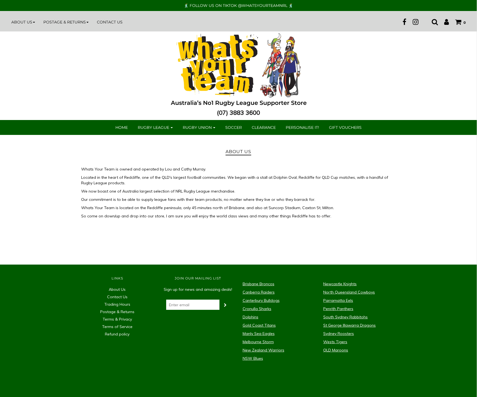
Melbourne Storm (258, 341)
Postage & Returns (117, 311)
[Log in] (444, 21)
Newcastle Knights (340, 283)
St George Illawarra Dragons (349, 325)
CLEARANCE (264, 127)
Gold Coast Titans (259, 325)
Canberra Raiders (259, 292)
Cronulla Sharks (257, 308)
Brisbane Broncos (258, 283)
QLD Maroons (335, 350)
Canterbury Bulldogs (261, 300)
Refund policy (117, 334)
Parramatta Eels (338, 300)
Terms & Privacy (117, 319)
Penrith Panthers (338, 308)
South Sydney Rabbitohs (345, 317)
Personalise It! (302, 127)
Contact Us (110, 22)
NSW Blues (253, 358)
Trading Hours (117, 304)
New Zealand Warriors (263, 350)
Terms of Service (117, 326)
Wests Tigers (335, 341)
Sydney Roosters (338, 333)
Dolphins (250, 317)
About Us (117, 289)
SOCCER (233, 127)
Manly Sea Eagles (259, 333)
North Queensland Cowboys (349, 292)
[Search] (432, 21)
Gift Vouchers (345, 127)
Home (121, 127)
